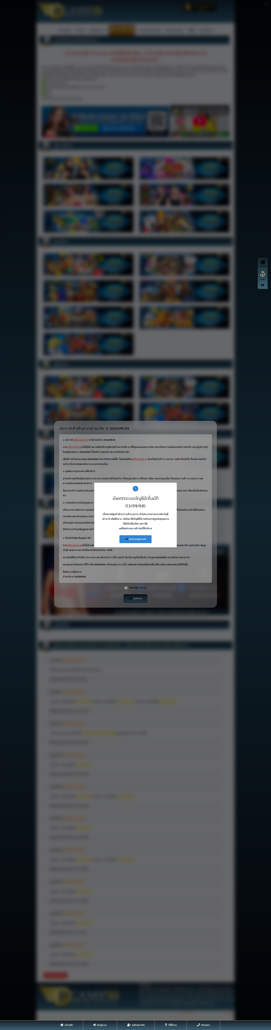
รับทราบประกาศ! (137, 539)
